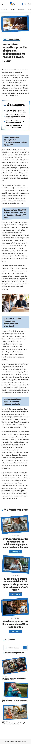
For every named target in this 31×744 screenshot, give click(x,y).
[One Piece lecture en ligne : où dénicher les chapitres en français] (14, 666)
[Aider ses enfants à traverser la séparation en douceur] (15, 690)
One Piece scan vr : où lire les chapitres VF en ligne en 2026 (15, 623)
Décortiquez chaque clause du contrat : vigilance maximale (14, 126)
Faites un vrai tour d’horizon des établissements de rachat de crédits (16, 111)
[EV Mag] (12, 4)
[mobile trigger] (3, 4)
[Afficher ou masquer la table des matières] (26, 105)
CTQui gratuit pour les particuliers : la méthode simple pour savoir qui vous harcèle (15, 543)
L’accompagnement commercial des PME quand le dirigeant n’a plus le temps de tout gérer (15, 584)
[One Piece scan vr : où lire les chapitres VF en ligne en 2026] (15, 607)
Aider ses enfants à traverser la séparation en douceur (14, 701)
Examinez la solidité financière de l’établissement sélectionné (15, 121)
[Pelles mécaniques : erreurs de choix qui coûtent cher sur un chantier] (15, 712)
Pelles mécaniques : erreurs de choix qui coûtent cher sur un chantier (13, 723)
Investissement (13, 39)
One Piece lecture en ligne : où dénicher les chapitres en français (14, 678)
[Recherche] (25, 4)
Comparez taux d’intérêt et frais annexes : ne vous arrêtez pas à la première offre (15, 116)
